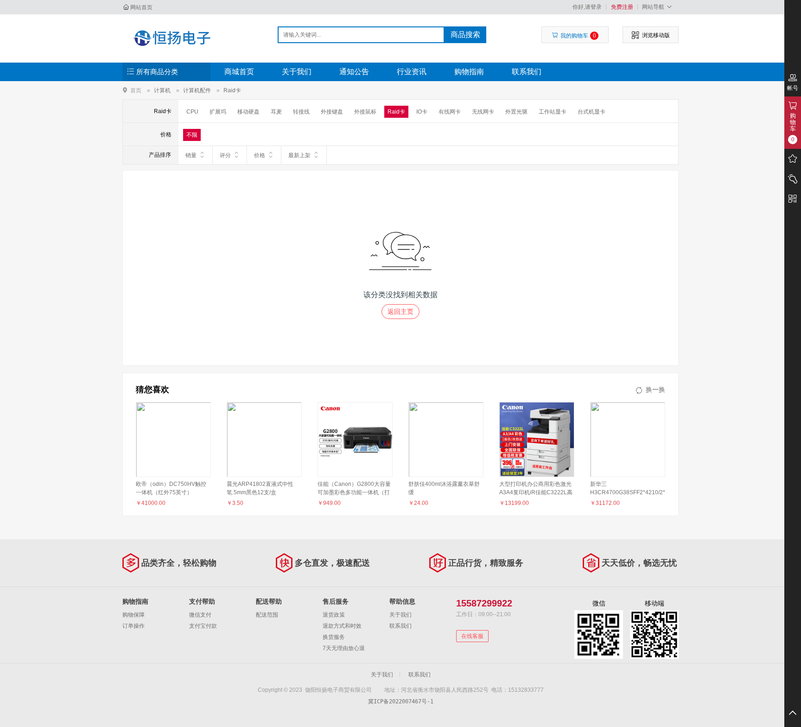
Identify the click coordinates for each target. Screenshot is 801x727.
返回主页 (400, 311)
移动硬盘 (248, 111)
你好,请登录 (587, 7)
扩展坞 (218, 111)
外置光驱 (516, 111)
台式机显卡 (591, 111)
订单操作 (133, 626)
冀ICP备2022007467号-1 (400, 701)
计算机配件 (197, 90)
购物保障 (133, 615)
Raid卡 (232, 90)
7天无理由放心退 (344, 648)
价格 (259, 155)
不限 (191, 135)
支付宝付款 (203, 626)
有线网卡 (450, 111)
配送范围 (267, 615)
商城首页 (239, 72)
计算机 (162, 90)
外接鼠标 (365, 111)
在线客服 (472, 636)
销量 (191, 155)
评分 (225, 155)
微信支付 (200, 615)
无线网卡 (483, 111)
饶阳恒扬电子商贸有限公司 (171, 38)
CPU (192, 111)
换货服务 (334, 637)
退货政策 (334, 615)
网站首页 (141, 7)
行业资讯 (411, 72)
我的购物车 (578, 35)
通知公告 (354, 72)
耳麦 (276, 111)
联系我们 (526, 72)
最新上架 (299, 155)
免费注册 (622, 7)
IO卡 (421, 111)
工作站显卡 (552, 111)
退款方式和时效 (342, 626)
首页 (135, 90)
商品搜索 (465, 34)
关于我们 (297, 72)
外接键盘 (332, 111)
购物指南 (469, 72)
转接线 (301, 111)
